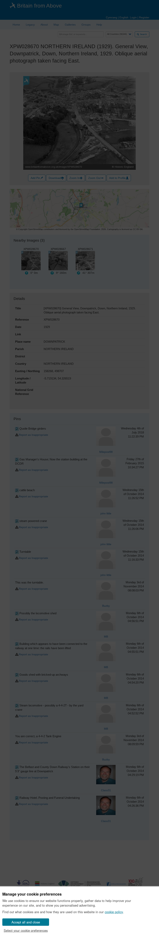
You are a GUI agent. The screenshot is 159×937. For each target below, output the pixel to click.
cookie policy (114, 912)
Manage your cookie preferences (32, 894)
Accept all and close (25, 922)
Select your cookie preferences (26, 930)
